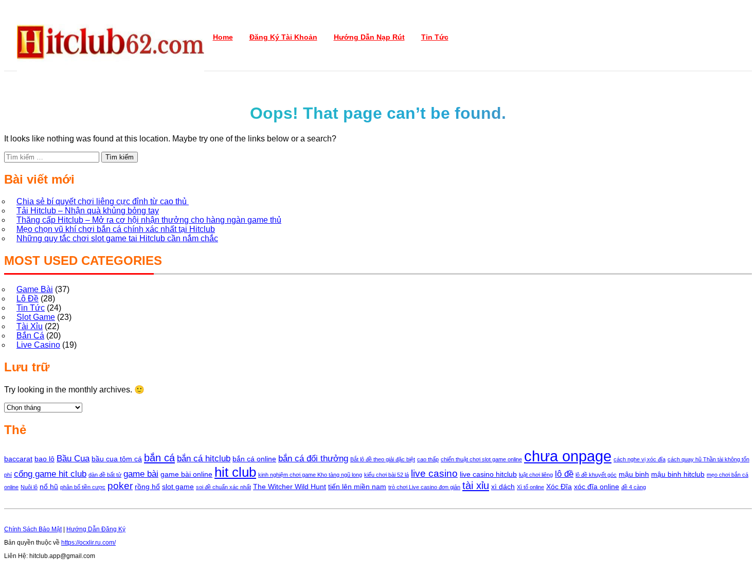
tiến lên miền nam (357, 486)
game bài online (186, 474)
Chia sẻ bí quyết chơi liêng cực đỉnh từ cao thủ (102, 201)
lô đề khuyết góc (596, 475)
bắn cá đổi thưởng (313, 458)
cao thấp (428, 459)
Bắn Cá (30, 335)
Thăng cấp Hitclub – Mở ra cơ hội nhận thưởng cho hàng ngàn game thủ (148, 219)
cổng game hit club (50, 474)
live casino (434, 473)
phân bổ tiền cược (82, 487)
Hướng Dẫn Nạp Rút (369, 37)
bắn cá (159, 457)
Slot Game (35, 317)
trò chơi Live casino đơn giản (424, 487)
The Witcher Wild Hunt (289, 486)
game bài (140, 474)
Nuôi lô (29, 487)
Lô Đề (27, 298)
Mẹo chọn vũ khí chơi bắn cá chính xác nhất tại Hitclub (115, 229)
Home (223, 37)
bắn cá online (254, 459)
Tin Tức (434, 37)
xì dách (503, 486)
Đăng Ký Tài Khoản (283, 37)
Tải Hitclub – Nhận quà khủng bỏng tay (87, 210)
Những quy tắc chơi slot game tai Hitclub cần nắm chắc (117, 238)
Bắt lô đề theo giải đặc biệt (382, 459)
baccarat (18, 459)
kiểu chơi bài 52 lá (386, 475)
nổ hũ (49, 486)
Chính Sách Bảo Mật (33, 529)
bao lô (44, 459)
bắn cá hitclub (203, 458)
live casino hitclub (488, 474)
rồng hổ (147, 486)
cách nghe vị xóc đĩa (639, 459)
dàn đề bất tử (104, 475)
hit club (235, 472)
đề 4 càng (633, 487)
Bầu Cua (73, 458)
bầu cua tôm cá (117, 459)
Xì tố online (530, 487)
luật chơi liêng (536, 475)
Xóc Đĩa (559, 486)
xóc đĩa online (596, 486)
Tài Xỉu (29, 326)
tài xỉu (475, 485)
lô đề (564, 474)
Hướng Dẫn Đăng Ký (95, 529)
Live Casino (38, 344)
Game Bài (34, 289)
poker (120, 485)
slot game (178, 486)
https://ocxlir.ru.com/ (88, 542)
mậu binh (634, 474)
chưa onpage (567, 455)
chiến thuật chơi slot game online (481, 459)
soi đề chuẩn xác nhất (223, 487)
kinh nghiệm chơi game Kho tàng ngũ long (310, 475)
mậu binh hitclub (678, 474)
